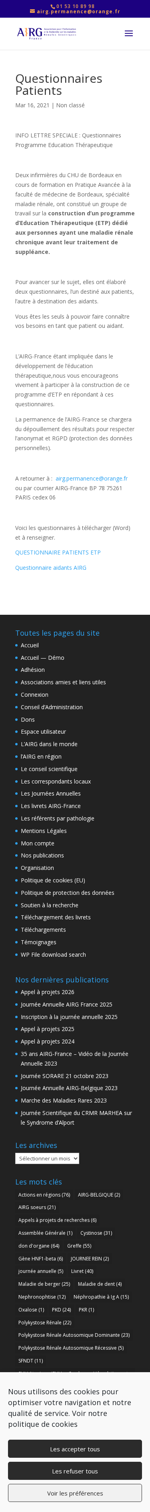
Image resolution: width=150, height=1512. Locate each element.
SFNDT (30, 1360)
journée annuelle (40, 1271)
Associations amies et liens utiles (63, 682)
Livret (82, 1271)
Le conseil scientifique (49, 769)
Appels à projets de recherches (57, 1220)
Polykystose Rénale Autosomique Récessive (71, 1347)
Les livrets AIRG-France (51, 806)
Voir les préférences (75, 1493)
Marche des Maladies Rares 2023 (64, 1100)
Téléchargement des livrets (56, 917)
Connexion (34, 694)
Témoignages (38, 942)
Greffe (79, 1245)
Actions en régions (44, 1194)
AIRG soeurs (37, 1207)
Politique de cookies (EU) (53, 880)
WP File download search (53, 954)
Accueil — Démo (42, 657)
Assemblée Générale (45, 1233)
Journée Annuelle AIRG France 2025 (66, 1004)
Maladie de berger (44, 1284)
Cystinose (96, 1233)
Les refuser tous (75, 1471)
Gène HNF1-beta (40, 1258)
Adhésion (33, 669)
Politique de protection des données (67, 892)
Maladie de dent (100, 1284)
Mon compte (37, 843)
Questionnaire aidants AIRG (50, 567)
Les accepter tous (75, 1449)
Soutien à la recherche (49, 905)
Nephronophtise (42, 1296)
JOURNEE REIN (90, 1258)
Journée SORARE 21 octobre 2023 (64, 1076)
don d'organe (38, 1245)
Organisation (37, 868)
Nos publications (42, 855)
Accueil (30, 645)
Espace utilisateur (43, 731)
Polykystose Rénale (44, 1322)
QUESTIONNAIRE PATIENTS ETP (58, 552)
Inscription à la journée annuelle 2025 (69, 1017)
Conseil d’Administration (52, 707)
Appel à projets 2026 (47, 992)
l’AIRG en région (41, 756)
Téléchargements (43, 929)
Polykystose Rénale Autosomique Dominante (74, 1335)
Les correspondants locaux (56, 781)
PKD (61, 1309)
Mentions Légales (44, 831)
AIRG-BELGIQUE (99, 1194)
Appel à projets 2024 (47, 1041)
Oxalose (31, 1309)
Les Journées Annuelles (51, 793)
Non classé (70, 105)
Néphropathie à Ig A (101, 1296)
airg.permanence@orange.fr (92, 478)
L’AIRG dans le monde (49, 744)
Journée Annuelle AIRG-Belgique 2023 (69, 1088)
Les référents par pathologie (57, 818)
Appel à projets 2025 (47, 1029)
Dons (28, 719)
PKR (86, 1309)
